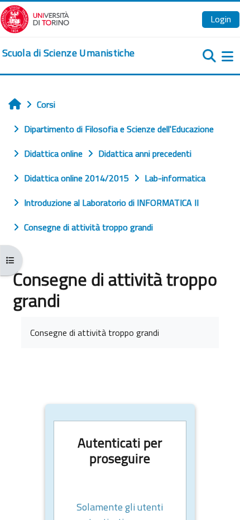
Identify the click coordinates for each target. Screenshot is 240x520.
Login (220, 19)
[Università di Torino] (35, 18)
